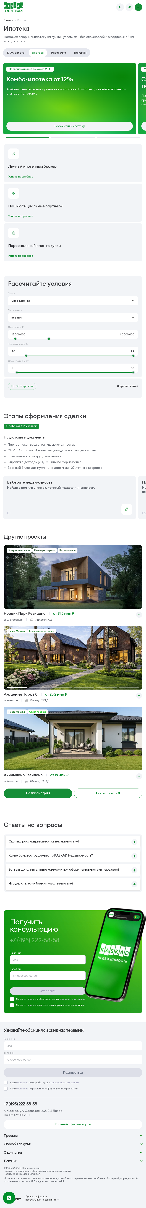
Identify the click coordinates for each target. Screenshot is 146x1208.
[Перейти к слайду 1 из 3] (27, 137)
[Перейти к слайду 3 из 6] (62, 687)
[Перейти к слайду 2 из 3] (73, 137)
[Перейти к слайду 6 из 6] (129, 687)
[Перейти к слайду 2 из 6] (39, 687)
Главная (8, 20)
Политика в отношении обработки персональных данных (37, 1171)
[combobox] (73, 300)
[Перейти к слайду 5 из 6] (106, 687)
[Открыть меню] (138, 7)
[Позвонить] (120, 7)
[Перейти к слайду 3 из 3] (118, 137)
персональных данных (72, 999)
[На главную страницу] (13, 7)
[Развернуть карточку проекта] (139, 615)
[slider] (15, 338)
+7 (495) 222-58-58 (20, 1103)
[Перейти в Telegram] (129, 7)
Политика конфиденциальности (22, 1173)
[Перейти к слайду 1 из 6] (17, 687)
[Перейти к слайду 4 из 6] (84, 687)
